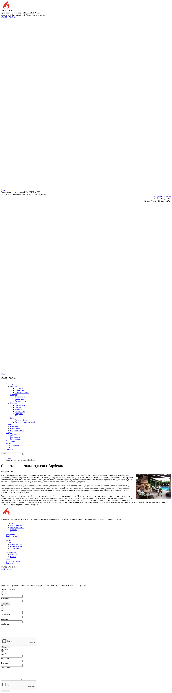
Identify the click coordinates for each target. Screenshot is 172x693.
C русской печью (22, 393)
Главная (9, 458)
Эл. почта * (5, 615)
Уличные (18, 416)
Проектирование (12, 445)
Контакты (9, 450)
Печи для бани (21, 420)
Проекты (9, 384)
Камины (13, 403)
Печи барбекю (11, 424)
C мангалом (19, 390)
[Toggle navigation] (2, 376)
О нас (8, 447)
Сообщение (5, 624)
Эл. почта (5, 658)
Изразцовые (20, 412)
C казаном (19, 388)
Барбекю (13, 386)
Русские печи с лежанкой (25, 422)
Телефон (4, 619)
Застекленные (20, 401)
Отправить (5, 603)
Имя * (3, 594)
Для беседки (20, 405)
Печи (12, 418)
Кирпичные (19, 399)
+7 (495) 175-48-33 (8, 17)
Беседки (13, 395)
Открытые (19, 414)
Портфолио (10, 441)
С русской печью (17, 431)
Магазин (9, 443)
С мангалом (15, 428)
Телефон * (5, 599)
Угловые (18, 409)
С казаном (14, 426)
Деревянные (20, 397)
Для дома (18, 407)
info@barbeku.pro (8, 569)
